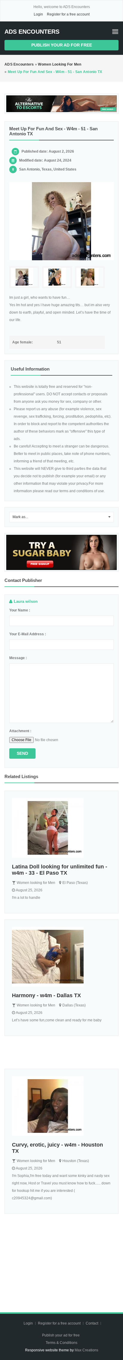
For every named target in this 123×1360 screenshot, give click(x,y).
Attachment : (20, 731)
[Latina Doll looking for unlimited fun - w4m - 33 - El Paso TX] (61, 828)
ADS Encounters (31, 31)
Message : (18, 658)
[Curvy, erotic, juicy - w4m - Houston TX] (61, 1106)
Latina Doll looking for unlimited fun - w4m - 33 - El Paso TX (59, 870)
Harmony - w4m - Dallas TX (46, 995)
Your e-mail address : (27, 634)
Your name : (19, 610)
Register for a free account (68, 14)
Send (22, 753)
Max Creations (86, 1350)
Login (38, 14)
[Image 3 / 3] (90, 277)
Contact (92, 1323)
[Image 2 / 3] (57, 277)
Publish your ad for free (61, 45)
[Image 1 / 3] (61, 221)
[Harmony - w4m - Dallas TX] (61, 956)
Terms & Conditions (61, 1343)
